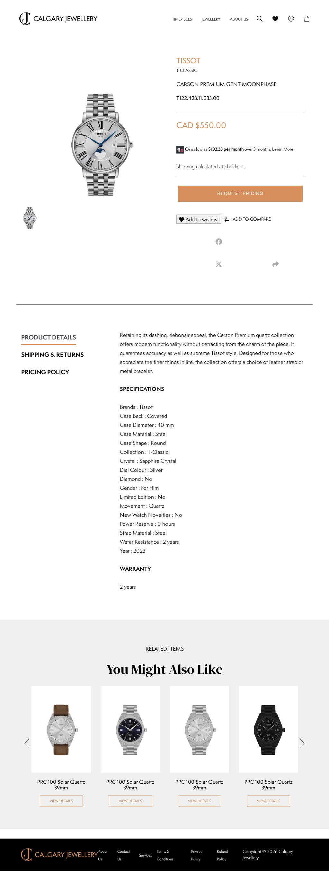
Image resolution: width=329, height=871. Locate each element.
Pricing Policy (45, 372)
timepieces (182, 19)
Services (145, 855)
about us (239, 19)
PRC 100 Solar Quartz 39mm (61, 785)
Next (300, 742)
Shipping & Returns (52, 354)
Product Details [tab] (48, 337)
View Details (61, 800)
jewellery (211, 19)
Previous (28, 742)
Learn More (282, 149)
